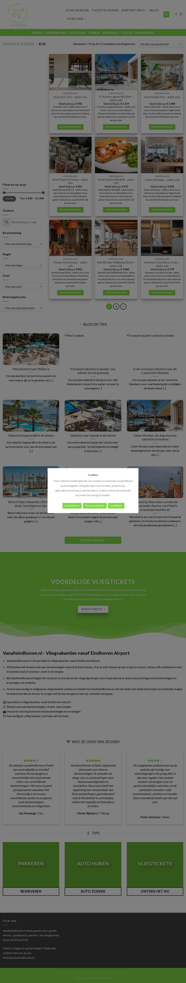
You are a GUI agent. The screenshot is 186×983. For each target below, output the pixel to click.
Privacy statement (94, 505)
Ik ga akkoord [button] (72, 505)
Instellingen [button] (116, 505)
